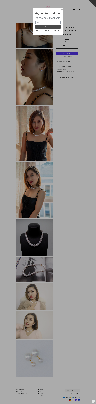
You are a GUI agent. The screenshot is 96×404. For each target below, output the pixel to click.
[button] (62, 9)
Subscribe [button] (48, 27)
